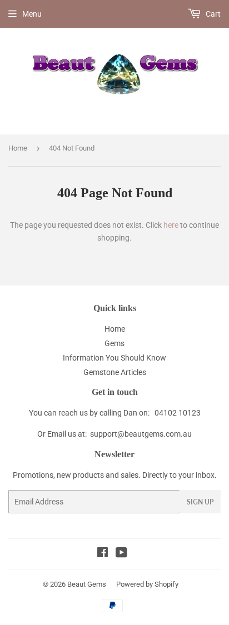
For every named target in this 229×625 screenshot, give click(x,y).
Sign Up (200, 502)
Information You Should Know (114, 357)
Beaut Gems (86, 584)
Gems (114, 343)
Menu (32, 13)
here (170, 225)
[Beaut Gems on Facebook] (102, 553)
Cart (212, 13)
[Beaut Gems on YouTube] (121, 553)
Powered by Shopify (147, 584)
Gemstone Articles (114, 372)
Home (17, 148)
